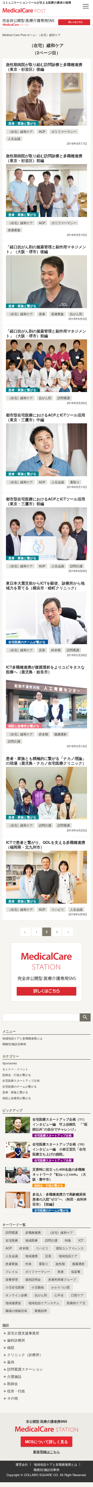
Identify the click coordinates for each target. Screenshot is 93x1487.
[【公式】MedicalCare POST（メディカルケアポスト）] (24, 10)
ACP (42, 131)
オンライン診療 (16, 1295)
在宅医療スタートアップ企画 (21, 1080)
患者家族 (14, 230)
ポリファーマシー (64, 131)
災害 (42, 650)
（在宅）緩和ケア (20, 131)
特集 (68, 1240)
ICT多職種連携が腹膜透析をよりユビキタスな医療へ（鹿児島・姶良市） (45, 669)
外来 (28, 1263)
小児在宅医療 (14, 1287)
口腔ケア (77, 1295)
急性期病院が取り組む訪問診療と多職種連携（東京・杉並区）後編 (44, 67)
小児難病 (37, 1287)
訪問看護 (63, 398)
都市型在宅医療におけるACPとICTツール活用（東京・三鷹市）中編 (45, 417)
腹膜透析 (60, 734)
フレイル (11, 1271)
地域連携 (31, 1256)
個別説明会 (33, 1279)
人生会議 (14, 138)
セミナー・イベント (15, 1069)
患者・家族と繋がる (15, 1092)
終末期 (56, 650)
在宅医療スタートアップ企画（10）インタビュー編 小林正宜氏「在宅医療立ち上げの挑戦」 (59, 1149)
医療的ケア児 (76, 1303)
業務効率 (41, 1310)
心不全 (59, 1295)
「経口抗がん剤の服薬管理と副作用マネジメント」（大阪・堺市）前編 (46, 333)
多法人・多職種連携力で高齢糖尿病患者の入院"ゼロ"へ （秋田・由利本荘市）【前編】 (59, 1199)
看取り (74, 482)
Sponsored (9, 1063)
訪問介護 (76, 566)
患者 (42, 314)
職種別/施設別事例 (14, 1044)
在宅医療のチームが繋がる (19, 1086)
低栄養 (75, 1271)
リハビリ (58, 909)
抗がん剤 (76, 314)
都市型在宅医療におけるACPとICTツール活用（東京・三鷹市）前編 (45, 501)
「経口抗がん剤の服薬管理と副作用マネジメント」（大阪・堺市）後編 (46, 249)
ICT (80, 1240)
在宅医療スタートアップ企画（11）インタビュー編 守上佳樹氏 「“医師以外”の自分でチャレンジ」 (60, 1124)
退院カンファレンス (70, 1248)
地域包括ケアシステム (43, 1303)
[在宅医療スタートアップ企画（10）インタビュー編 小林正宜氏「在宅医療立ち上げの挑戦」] (17, 1150)
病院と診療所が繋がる (16, 1098)
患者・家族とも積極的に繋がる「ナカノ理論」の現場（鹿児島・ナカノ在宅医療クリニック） (46, 761)
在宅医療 (11, 1240)
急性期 (60, 1263)
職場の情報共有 (16, 1310)
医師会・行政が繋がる (16, 1075)
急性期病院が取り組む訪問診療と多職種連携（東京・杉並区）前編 (44, 158)
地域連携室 (13, 1303)
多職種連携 (33, 1232)
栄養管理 (11, 1279)
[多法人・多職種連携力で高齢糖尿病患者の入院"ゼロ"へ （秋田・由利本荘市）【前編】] (17, 1200)
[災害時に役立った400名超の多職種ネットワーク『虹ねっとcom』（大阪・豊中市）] (17, 1175)
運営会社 (22, 1464)
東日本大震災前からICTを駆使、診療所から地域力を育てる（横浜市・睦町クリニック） (45, 585)
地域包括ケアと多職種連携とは (22, 1038)
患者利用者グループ (62, 1279)
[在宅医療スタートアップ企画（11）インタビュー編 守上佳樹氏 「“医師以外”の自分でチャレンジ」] (17, 1125)
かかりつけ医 (60, 1287)
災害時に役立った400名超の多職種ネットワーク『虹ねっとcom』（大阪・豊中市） (59, 1174)
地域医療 (31, 1240)
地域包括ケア (68, 1256)
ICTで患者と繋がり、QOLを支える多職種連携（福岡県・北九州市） (45, 845)
